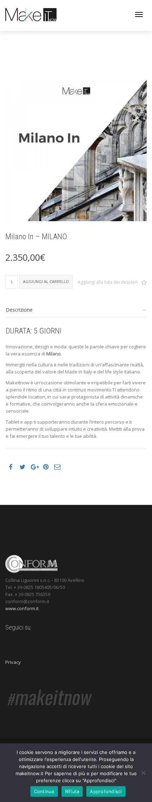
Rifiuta (72, 791)
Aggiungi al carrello (46, 281)
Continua (44, 791)
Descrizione (19, 309)
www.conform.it (22, 608)
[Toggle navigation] (139, 14)
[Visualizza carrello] (120, 13)
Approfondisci (106, 791)
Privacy (13, 662)
